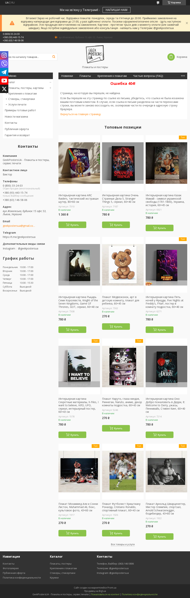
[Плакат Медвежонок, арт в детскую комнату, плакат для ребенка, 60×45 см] (123, 265)
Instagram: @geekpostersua (113, 573)
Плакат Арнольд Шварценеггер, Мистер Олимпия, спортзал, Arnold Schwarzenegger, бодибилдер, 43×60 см (166, 508)
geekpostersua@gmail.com (19, 225)
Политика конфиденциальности (22, 577)
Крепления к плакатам (22, 93)
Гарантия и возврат (17, 135)
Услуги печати (17, 104)
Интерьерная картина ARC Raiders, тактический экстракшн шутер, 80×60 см (78, 198)
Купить (75, 224)
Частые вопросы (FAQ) (148, 75)
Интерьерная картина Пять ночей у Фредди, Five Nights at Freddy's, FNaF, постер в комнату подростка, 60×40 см (165, 301)
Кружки (54, 577)
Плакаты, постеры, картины (26, 88)
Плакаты (85, 75)
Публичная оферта (17, 129)
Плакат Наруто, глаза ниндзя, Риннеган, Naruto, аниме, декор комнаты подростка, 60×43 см (122, 402)
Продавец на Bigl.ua (95, 591)
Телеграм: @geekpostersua (113, 568)
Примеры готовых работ (20, 110)
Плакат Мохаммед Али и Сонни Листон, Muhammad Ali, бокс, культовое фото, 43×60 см (78, 507)
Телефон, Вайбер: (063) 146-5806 (115, 563)
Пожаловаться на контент (105, 594)
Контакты (11, 122)
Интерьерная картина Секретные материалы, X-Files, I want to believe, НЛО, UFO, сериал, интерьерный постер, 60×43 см (78, 405)
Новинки (67, 75)
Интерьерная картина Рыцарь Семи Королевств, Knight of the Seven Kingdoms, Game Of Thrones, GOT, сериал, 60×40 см (78, 301)
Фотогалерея (11, 568)
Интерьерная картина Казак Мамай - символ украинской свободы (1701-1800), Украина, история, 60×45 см (165, 200)
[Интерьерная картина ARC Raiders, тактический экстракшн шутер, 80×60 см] (79, 163)
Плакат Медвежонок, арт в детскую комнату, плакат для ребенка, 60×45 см (120, 300)
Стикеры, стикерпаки (21, 99)
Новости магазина (16, 116)
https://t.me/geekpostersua (19, 236)
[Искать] (53, 57)
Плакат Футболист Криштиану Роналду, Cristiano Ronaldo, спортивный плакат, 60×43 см (121, 507)
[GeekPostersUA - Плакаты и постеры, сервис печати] (95, 54)
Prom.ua (111, 587)
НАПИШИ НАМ (116, 10)
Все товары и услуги (123, 544)
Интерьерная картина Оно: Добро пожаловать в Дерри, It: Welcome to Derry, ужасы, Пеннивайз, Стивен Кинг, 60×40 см (165, 405)
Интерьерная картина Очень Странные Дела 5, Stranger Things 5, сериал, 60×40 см (120, 198)
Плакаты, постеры (61, 563)
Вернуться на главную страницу (80, 114)
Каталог (10, 82)
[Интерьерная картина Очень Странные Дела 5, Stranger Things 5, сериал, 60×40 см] (123, 163)
